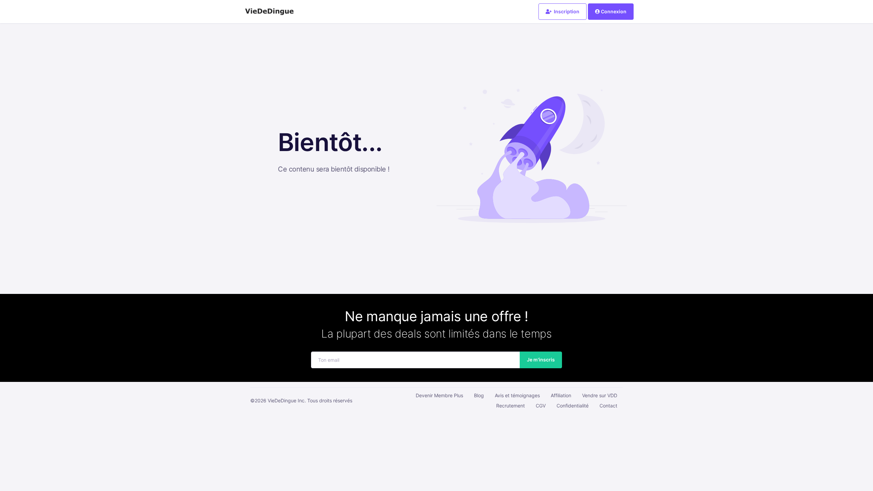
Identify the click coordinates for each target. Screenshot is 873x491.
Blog (479, 395)
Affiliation (561, 395)
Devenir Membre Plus (439, 395)
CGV (541, 405)
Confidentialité (573, 405)
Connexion (613, 11)
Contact (608, 405)
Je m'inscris (541, 359)
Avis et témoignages (517, 395)
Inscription (566, 11)
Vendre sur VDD (599, 395)
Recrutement (510, 405)
